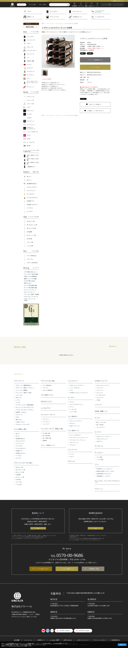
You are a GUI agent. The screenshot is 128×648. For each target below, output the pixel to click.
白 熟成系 (18, 474)
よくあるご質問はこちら (67, 569)
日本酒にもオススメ (21, 453)
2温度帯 (45, 440)
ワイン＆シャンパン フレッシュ (77, 440)
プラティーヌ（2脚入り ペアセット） (25, 387)
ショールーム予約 (106, 4)
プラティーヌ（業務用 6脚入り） (24, 385)
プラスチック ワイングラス (23, 424)
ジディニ (71, 406)
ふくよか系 (18, 484)
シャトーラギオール (74, 387)
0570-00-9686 (67, 555)
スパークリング (20, 443)
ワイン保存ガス (72, 416)
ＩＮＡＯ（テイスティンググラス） (25, 409)
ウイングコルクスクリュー (76, 404)
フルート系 (18, 482)
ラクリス (71, 402)
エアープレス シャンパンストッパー (78, 437)
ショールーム (28, 640)
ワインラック (99, 387)
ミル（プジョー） (100, 427)
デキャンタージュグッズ (102, 385)
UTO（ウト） (19, 397)
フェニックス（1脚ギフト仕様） (24, 392)
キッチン (97, 418)
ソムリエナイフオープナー (99, 11)
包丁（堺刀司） (100, 424)
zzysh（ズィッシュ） (74, 426)
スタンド (71, 456)
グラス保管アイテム (47, 395)
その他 (98, 400)
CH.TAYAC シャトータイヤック (104, 468)
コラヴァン (72, 423)
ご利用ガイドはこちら (117, 0)
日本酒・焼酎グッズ (101, 411)
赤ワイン (18, 433)
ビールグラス (19, 446)
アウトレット (99, 489)
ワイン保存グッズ (73, 430)
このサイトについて (82, 640)
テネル (17, 417)
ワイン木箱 (99, 457)
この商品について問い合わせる (95, 111)
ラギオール (99, 441)
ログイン (22, 4)
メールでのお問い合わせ (41, 569)
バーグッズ (98, 404)
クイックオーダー (118, 4)
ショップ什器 (99, 459)
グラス (29, 11)
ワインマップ (99, 397)
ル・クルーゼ (72, 409)
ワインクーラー (54, 17)
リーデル (18, 402)
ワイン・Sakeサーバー (48, 445)
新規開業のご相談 (94, 569)
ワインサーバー (77, 11)
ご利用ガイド (41, 640)
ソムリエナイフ (72, 381)
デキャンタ (71, 461)
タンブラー (18, 458)
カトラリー (98, 432)
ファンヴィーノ (47, 421)
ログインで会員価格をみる (95, 60)
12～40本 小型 (46, 433)
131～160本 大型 (47, 438)
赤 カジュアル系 (20, 472)
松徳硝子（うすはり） (21, 412)
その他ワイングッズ (101, 381)
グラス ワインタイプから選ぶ (23, 463)
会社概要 (17, 640)
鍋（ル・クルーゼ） (101, 422)
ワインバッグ (99, 390)
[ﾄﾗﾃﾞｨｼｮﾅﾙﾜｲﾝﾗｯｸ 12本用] (58, 51)
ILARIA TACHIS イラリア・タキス (105, 471)
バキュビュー (72, 445)
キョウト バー (19, 414)
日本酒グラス (19, 450)
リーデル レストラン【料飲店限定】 (25, 405)
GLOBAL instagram (65, 630)
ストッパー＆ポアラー (75, 435)
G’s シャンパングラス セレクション (25, 407)
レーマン (18, 400)
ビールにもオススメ (21, 448)
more (38, 528)
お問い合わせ (67, 640)
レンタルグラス (99, 17)
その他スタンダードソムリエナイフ (78, 392)
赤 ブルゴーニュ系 (20, 469)
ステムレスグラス (20, 441)
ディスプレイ (99, 452)
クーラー (71, 454)
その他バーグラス (20, 422)
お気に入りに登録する (95, 104)
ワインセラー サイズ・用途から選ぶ (52, 428)
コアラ (71, 390)
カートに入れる (95, 67)
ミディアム (45, 387)
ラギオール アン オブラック (76, 385)
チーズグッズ (99, 446)
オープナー (71, 397)
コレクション (99, 392)
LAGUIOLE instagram (83, 630)
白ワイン (18, 436)
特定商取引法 (115, 640)
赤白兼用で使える (20, 438)
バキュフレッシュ (74, 442)
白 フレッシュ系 (20, 477)
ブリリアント (46, 419)
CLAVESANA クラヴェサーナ (103, 473)
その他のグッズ (77, 17)
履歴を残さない (112, 346)
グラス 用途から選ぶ (20, 429)
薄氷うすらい (19, 419)
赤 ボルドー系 (19, 467)
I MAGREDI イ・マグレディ (103, 476)
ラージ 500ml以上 (47, 385)
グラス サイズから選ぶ (48, 381)
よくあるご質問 (54, 640)
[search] (68, 4)
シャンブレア (46, 424)
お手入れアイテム (46, 401)
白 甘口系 (18, 479)
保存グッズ (30, 17)
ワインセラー (54, 11)
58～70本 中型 (46, 435)
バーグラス (18, 455)
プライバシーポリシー (100, 640)
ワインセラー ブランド (48, 414)
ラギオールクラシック (102, 439)
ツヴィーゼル (19, 395)
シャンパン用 (72, 411)
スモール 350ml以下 (48, 390)
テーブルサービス (100, 395)
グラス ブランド (19, 381)
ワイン (97, 464)
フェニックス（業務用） (22, 390)
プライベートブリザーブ (75, 421)
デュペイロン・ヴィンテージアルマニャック (107, 481)
